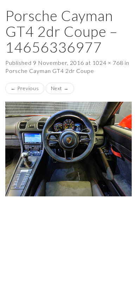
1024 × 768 (107, 62)
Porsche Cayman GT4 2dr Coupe (49, 70)
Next (60, 88)
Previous (25, 88)
